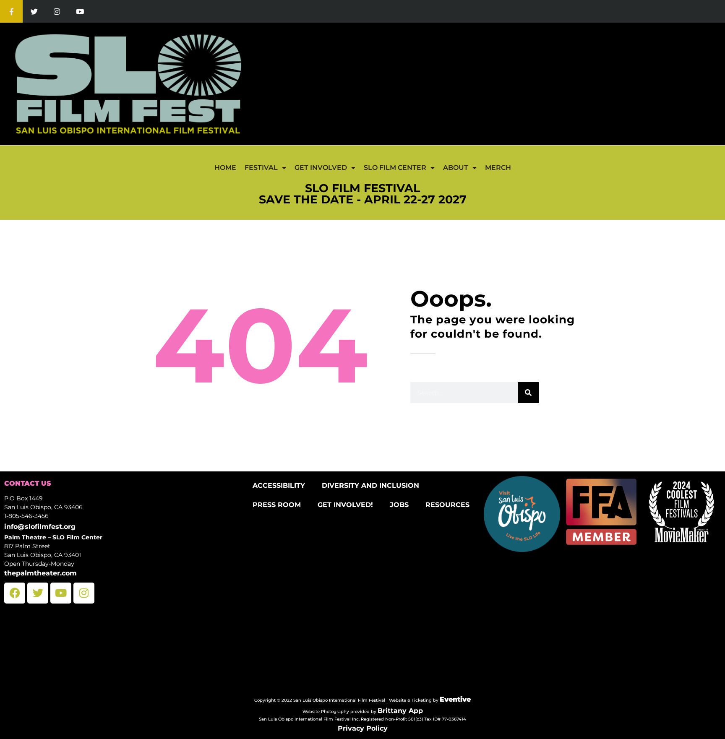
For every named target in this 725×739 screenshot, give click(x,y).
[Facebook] (14, 593)
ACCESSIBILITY (279, 485)
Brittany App (400, 711)
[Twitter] (34, 11)
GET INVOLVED (321, 168)
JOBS (399, 505)
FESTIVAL (261, 168)
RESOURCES (447, 505)
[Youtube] (79, 11)
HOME (225, 168)
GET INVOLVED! (345, 505)
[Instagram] (57, 11)
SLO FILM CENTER (395, 168)
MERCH (498, 168)
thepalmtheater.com (40, 573)
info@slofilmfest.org (40, 527)
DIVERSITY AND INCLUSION (370, 485)
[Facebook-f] (11, 11)
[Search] (528, 392)
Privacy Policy (363, 728)
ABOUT (455, 168)
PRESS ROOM (277, 505)
